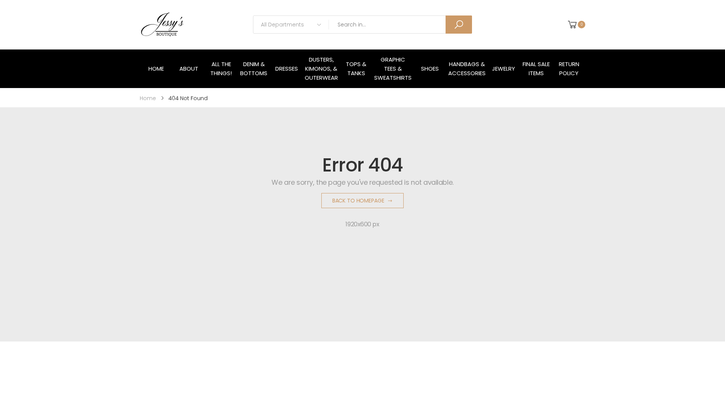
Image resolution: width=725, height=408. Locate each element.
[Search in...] (459, 24)
